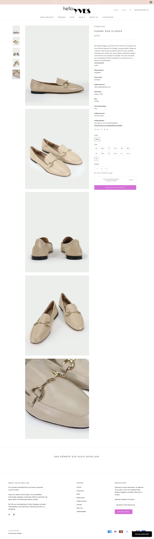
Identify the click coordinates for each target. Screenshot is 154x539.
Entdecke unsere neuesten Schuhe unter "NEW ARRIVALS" (77, 2)
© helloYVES (13, 530)
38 (121, 148)
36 (96, 148)
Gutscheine (107, 17)
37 (109, 148)
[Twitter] (104, 129)
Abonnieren (123, 512)
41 (121, 154)
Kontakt (79, 505)
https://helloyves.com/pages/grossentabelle (108, 125)
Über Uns (80, 508)
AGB (78, 494)
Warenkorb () (141, 10)
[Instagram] (151, 2)
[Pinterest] (107, 129)
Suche (123, 10)
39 (96, 154)
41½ (127, 154)
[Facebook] (101, 129)
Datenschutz (81, 498)
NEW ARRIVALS (47, 17)
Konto (116, 10)
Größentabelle (81, 512)
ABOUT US (93, 17)
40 (109, 154)
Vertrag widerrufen (142, 534)
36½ (102, 148)
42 (96, 159)
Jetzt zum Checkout (115, 187)
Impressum (80, 491)
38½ (127, 148)
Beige (97, 139)
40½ (115, 154)
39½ (102, 154)
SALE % (82, 17)
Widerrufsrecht (81, 501)
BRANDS (61, 17)
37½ (115, 148)
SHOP (72, 17)
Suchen (79, 487)
